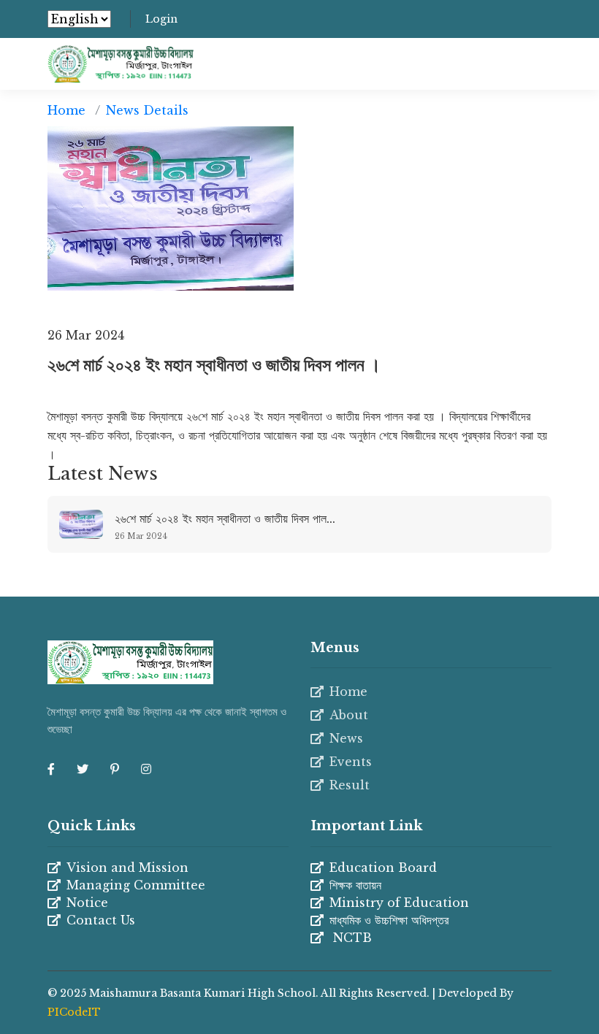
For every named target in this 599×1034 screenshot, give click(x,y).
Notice (87, 902)
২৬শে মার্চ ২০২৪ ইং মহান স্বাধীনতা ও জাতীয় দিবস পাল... (225, 518)
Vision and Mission (127, 867)
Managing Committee (135, 885)
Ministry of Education (399, 902)
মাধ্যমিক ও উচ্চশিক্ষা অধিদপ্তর (389, 920)
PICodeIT (74, 1012)
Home (66, 110)
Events (350, 761)
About (348, 715)
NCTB (350, 937)
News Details (147, 110)
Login (161, 19)
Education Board (383, 867)
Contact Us (100, 920)
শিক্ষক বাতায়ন (355, 885)
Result (349, 785)
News (346, 738)
